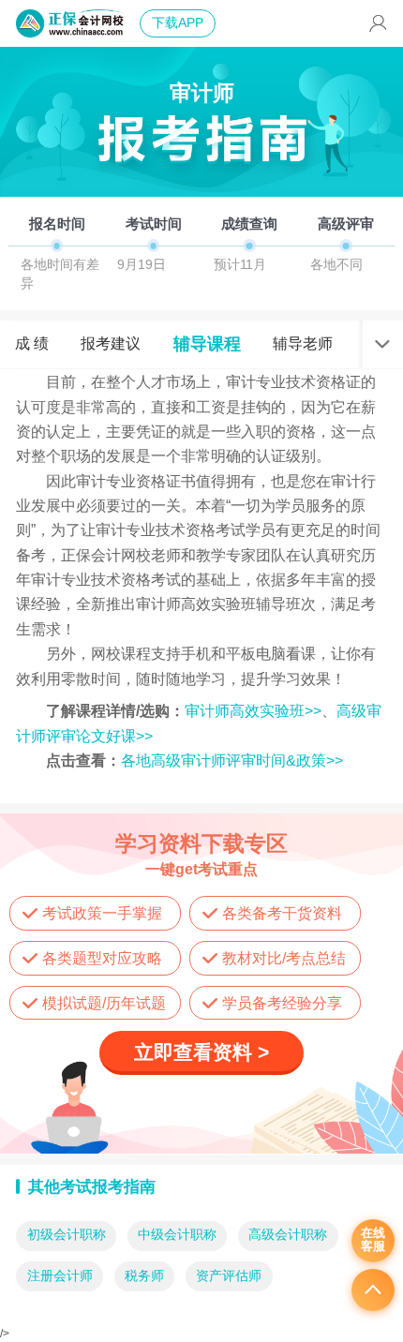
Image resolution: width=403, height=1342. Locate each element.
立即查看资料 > (201, 1052)
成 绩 (32, 343)
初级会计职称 (66, 1235)
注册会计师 (60, 1276)
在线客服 (373, 1240)
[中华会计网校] (70, 23)
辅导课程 (207, 343)
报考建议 (111, 343)
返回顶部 (373, 1290)
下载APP (177, 23)
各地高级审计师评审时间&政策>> (232, 760)
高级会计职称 (287, 1235)
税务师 (144, 1276)
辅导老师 (303, 343)
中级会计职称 (177, 1235)
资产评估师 (228, 1276)
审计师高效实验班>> (253, 710)
